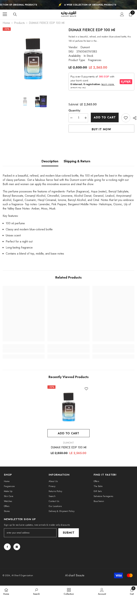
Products (19, 23)
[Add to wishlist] (125, 117)
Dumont (85, 47)
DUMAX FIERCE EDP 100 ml (68, 447)
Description (50, 161)
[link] (24, 351)
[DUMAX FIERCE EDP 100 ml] (68, 406)
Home (6, 23)
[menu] (5, 14)
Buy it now (101, 129)
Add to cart (105, 117)
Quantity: (74, 110)
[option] (33, 58)
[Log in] (122, 14)
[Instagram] (16, 546)
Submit (69, 533)
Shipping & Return (77, 161)
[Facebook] (7, 546)
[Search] (15, 14)
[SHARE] (133, 118)
